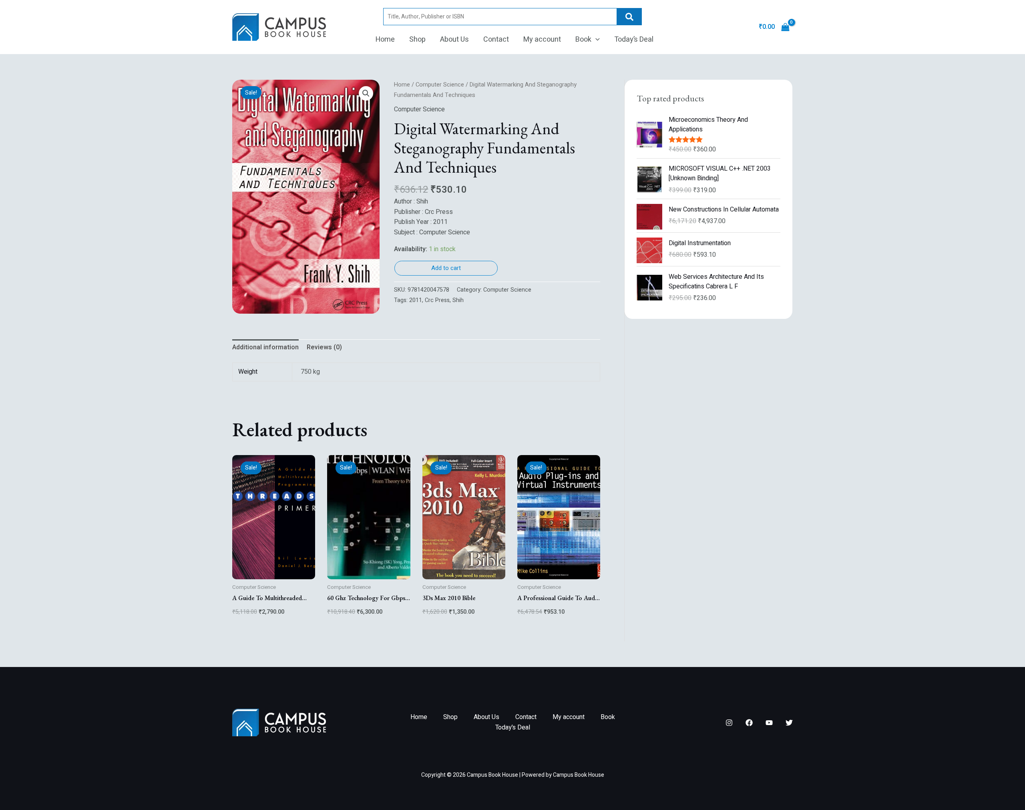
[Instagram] (729, 722)
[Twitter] (789, 722)
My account (542, 39)
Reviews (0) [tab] (324, 347)
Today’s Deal (633, 39)
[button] (595, 39)
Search (629, 16)
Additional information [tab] (265, 347)
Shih (458, 300)
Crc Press (437, 300)
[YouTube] (769, 722)
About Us (454, 39)
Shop (417, 39)
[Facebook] (749, 722)
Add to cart (446, 268)
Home (385, 39)
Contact (496, 39)
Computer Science (440, 85)
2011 (415, 300)
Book (583, 39)
